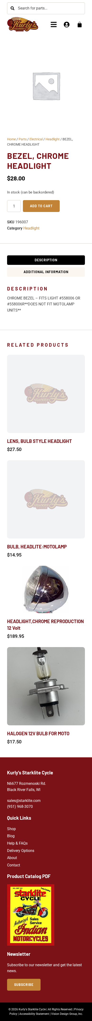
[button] (53, 24)
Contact (13, 865)
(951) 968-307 (19, 806)
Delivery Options (20, 850)
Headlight (53, 139)
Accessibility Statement (34, 1014)
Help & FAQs (17, 843)
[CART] (79, 24)
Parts (23, 139)
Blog (11, 836)
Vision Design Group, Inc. (67, 1014)
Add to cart (41, 206)
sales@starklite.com (24, 800)
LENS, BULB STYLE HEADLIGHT (39, 441)
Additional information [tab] (46, 272)
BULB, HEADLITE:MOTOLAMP (37, 546)
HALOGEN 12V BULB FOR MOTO (38, 733)
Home (11, 139)
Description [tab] (46, 260)
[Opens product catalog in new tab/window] (30, 915)
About (12, 857)
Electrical (36, 139)
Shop (11, 829)
